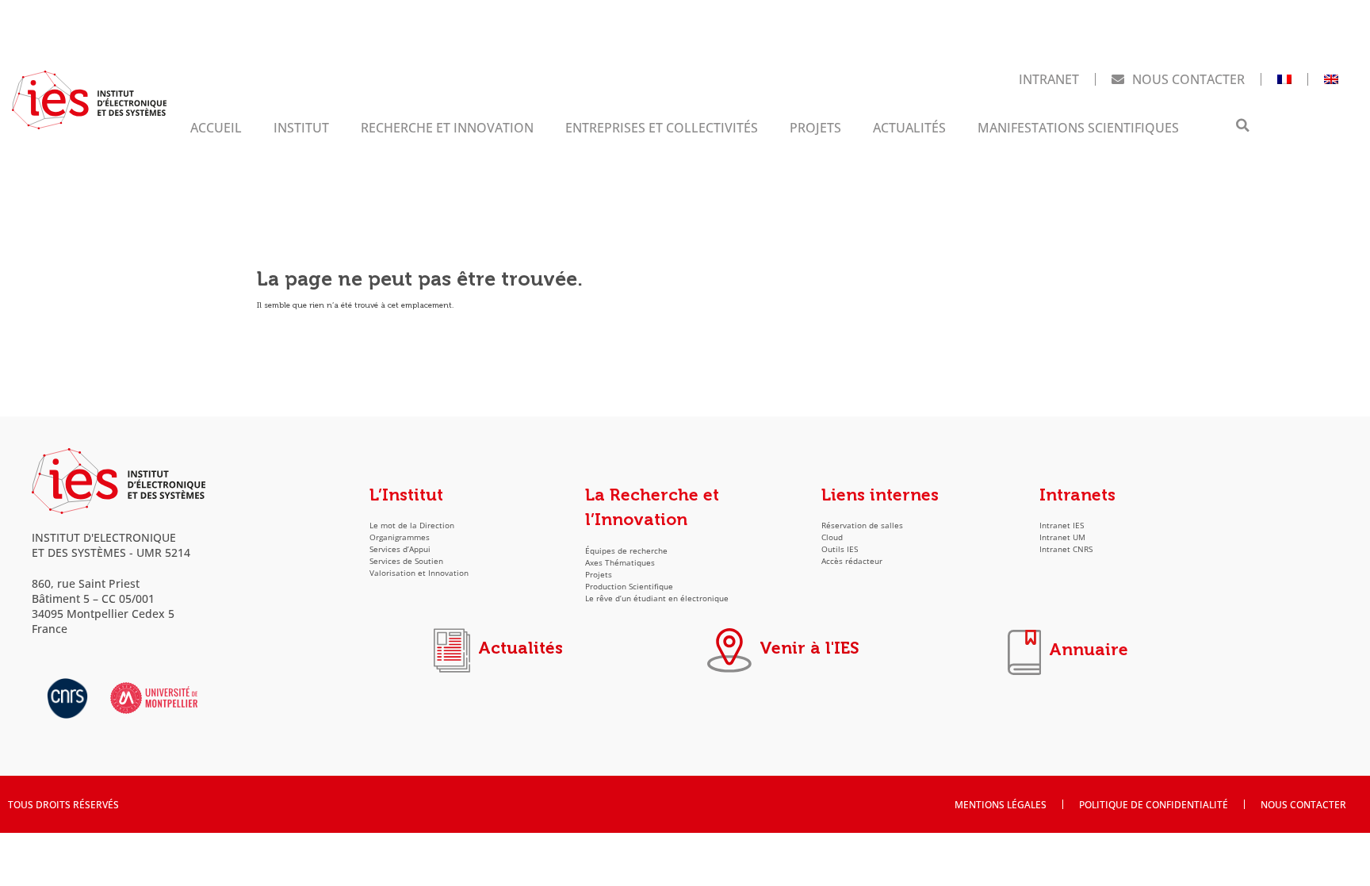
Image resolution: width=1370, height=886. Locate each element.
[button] (1242, 125)
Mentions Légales (1001, 804)
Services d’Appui (400, 549)
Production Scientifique (629, 586)
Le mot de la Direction (411, 525)
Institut (301, 127)
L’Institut (406, 494)
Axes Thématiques (620, 563)
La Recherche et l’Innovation (652, 507)
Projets (815, 127)
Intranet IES (1061, 525)
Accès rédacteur (851, 561)
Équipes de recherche (626, 551)
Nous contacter (1188, 79)
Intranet (1049, 79)
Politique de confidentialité (1153, 804)
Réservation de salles (862, 525)
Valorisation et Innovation (419, 573)
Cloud (832, 537)
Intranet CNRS (1066, 549)
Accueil (216, 127)
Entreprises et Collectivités (661, 127)
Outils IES (839, 549)
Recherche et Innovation (447, 127)
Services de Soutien (406, 561)
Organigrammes (399, 537)
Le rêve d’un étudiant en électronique (657, 598)
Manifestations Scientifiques (1078, 127)
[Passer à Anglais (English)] (1331, 79)
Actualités (909, 127)
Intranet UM (1062, 537)
